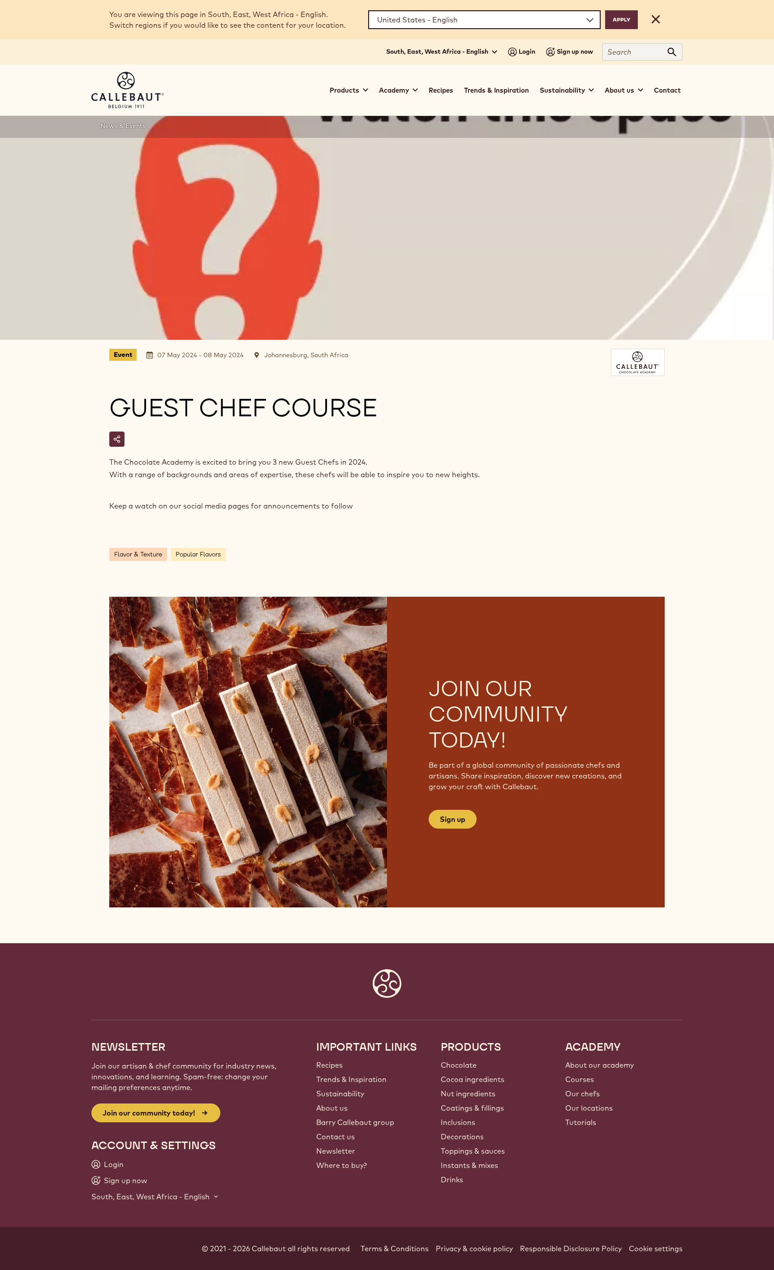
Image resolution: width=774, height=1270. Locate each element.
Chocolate (459, 1064)
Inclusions (458, 1122)
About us (332, 1107)
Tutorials (580, 1122)
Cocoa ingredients (472, 1079)
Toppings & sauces (473, 1150)
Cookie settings (656, 1248)
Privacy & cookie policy (474, 1248)
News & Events (123, 126)
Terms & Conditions (395, 1248)
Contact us (335, 1136)
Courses (579, 1079)
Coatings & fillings (472, 1107)
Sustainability (340, 1093)
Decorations (462, 1136)
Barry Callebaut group (355, 1122)
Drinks (452, 1179)
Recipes (441, 90)
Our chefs (582, 1093)
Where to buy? (341, 1165)
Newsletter (335, 1150)
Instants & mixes (469, 1165)
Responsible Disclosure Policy (571, 1248)
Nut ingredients (468, 1093)
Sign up (452, 819)
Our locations (589, 1107)
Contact (667, 90)
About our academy (599, 1064)
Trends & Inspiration (496, 90)
